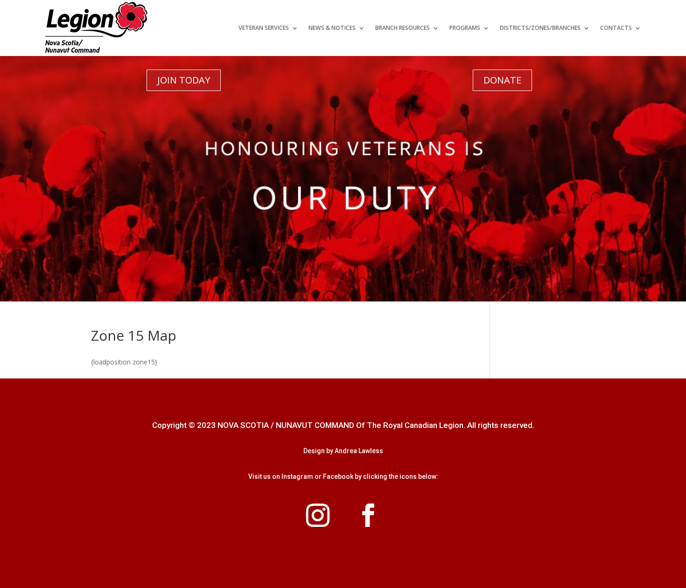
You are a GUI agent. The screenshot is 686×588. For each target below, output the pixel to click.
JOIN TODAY (183, 80)
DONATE (502, 80)
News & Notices (332, 28)
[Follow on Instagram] (317, 515)
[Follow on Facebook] (368, 515)
